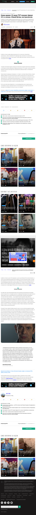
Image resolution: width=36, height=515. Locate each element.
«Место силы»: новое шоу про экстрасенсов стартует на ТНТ (13, 115)
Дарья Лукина (8, 393)
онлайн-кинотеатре (9, 378)
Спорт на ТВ (9, 495)
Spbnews (5, 511)
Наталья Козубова (7, 24)
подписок (15, 379)
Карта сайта (2, 499)
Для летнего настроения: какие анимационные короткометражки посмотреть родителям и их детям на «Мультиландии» (16, 118)
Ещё (32, 1)
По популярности (30, 133)
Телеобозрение (3, 495)
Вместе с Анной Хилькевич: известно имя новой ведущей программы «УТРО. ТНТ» (17, 120)
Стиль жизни (25, 495)
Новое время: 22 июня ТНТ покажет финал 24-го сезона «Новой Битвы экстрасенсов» (18, 410)
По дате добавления (22, 133)
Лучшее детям (19, 495)
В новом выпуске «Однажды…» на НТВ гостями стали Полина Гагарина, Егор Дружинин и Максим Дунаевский (18, 405)
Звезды (14, 495)
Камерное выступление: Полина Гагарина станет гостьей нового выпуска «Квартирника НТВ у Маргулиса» (18, 408)
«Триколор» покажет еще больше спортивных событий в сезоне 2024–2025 (16, 121)
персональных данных (4, 509)
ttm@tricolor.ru (24, 488)
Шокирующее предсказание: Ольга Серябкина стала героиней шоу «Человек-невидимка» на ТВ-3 (16, 124)
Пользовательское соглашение (21, 499)
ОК (19, 506)
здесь (10, 58)
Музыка (30, 495)
